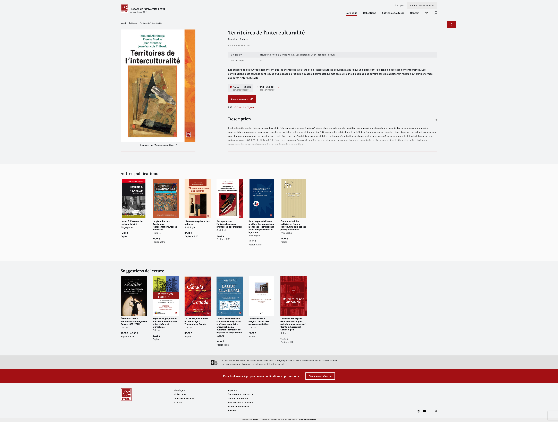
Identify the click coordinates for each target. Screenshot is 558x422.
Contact (414, 12)
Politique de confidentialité (307, 419)
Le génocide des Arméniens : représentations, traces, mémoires (165, 225)
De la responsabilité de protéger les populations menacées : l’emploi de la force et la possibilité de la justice (261, 227)
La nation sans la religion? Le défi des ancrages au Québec (258, 321)
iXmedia (255, 419)
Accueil (123, 23)
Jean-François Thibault (323, 54)
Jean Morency (303, 54)
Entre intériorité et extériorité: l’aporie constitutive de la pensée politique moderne (293, 225)
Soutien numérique (238, 398)
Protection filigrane (245, 107)
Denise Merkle (287, 54)
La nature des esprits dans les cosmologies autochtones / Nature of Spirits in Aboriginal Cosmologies (292, 324)
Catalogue (351, 12)
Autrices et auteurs (393, 12)
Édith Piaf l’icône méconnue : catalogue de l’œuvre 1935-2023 (134, 321)
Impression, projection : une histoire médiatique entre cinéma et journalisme (165, 322)
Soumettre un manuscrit (422, 5)
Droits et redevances (239, 406)
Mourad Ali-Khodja (269, 54)
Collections (369, 12)
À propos (399, 5)
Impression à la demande (240, 402)
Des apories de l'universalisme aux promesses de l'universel (229, 224)
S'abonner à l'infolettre (320, 376)
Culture (244, 39)
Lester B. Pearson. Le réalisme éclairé (132, 222)
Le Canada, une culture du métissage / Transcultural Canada (196, 321)
